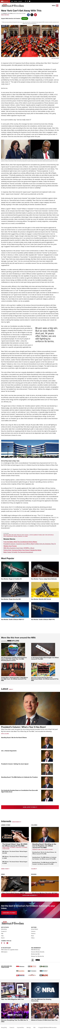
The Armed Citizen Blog (15, 847)
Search (3, 938)
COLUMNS (50, 849)
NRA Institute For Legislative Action (9, 950)
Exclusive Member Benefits (37, 952)
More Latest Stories (36, 807)
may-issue (6, 535)
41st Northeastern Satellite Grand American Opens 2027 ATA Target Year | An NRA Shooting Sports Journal (14, 659)
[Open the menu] (57, 5)
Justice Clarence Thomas (35, 535)
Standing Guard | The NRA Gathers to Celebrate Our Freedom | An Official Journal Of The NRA (44, 858)
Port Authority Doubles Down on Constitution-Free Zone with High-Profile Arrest (19, 791)
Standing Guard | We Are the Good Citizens (14, 738)
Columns (6, 733)
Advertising (4, 929)
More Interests (16, 822)
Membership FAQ (35, 954)
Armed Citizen (5, 825)
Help (2, 936)
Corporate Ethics (20, 1027)
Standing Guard (36, 849)
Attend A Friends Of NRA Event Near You (44, 1020)
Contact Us (3, 931)
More (10, 689)
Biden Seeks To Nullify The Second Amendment (18, 552)
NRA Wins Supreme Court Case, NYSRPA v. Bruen (19, 548)
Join (12, 1)
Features (6, 15)
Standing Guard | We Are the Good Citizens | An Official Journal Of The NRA (44, 853)
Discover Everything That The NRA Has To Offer (14, 1021)
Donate (20, 1)
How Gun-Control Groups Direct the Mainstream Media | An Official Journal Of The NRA (44, 679)
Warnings (29, 1027)
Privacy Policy (4, 1027)
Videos (33, 938)
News (2, 15)
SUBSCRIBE (9, 913)
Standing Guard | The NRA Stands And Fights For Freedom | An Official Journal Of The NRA (44, 863)
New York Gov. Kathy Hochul (21, 535)
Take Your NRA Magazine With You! (12, 999)
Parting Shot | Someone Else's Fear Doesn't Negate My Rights (22, 550)
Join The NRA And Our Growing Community (41, 1000)
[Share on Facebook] (28, 14)
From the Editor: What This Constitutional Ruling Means (20, 542)
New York (11, 535)
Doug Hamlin (44, 849)
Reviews (33, 874)
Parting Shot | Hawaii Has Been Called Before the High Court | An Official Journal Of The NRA (14, 679)
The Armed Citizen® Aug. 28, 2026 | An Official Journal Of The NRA (15, 845)
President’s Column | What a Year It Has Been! (23, 727)
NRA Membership (35, 950)
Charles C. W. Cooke (23, 536)
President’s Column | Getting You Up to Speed (14, 764)
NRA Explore (4, 952)
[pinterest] (35, 14)
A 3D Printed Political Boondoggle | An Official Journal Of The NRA (45, 658)
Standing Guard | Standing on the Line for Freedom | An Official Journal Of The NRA (44, 846)
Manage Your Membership (37, 956)
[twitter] (32, 14)
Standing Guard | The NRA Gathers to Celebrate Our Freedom (19, 777)
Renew (15, 1)
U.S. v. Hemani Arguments (8, 751)
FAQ (2, 933)
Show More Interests (36, 895)
